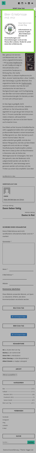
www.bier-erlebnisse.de (13, 44)
